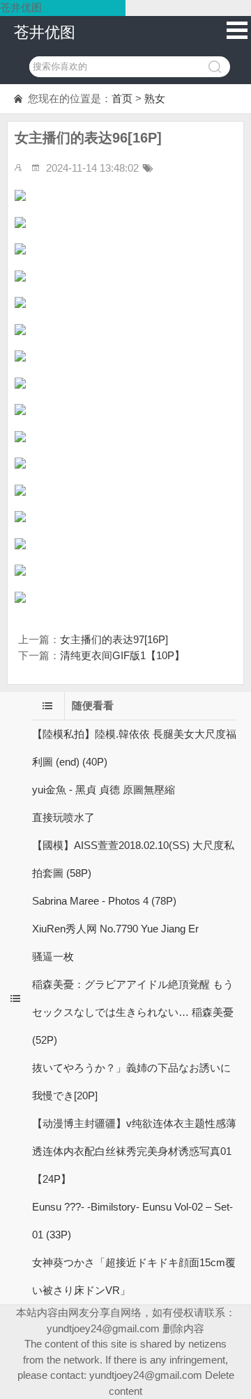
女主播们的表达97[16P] (114, 639)
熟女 (154, 98)
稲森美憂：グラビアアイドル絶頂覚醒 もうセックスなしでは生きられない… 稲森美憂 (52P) (133, 1012)
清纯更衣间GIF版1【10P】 (122, 655)
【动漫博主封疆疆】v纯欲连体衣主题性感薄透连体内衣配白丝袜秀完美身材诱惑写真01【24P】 (134, 1151)
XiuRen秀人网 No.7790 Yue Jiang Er (115, 929)
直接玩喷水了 (63, 817)
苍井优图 (44, 32)
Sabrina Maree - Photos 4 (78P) (104, 901)
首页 (122, 98)
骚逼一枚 (53, 956)
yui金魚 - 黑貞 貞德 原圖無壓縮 (103, 789)
